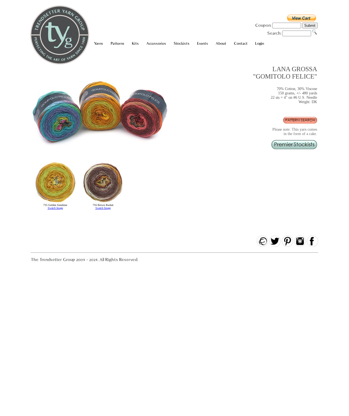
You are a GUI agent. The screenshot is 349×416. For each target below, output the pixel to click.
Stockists (181, 43)
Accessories (156, 43)
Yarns (98, 43)
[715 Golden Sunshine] (55, 202)
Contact (241, 43)
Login (259, 43)
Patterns (117, 43)
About (221, 43)
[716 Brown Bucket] (103, 202)
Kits (135, 43)
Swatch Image (55, 208)
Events (202, 43)
